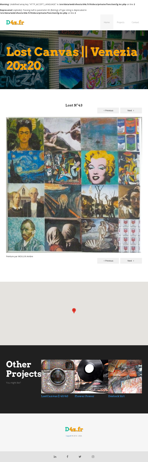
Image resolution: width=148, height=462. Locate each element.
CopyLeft (69, 436)
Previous (109, 110)
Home (107, 22)
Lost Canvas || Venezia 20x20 (72, 59)
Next (130, 110)
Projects (120, 22)
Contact (135, 22)
